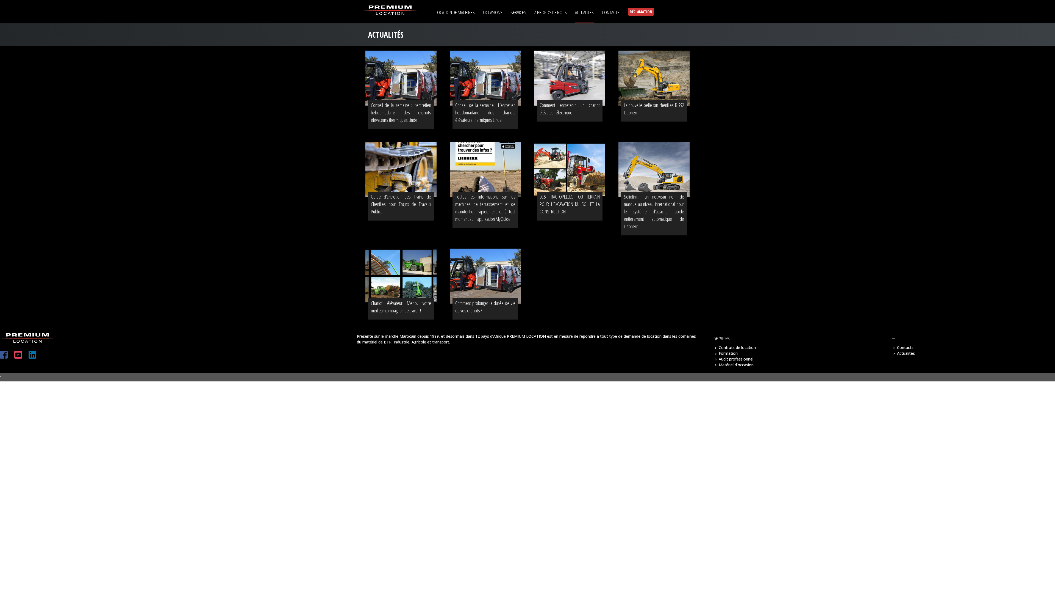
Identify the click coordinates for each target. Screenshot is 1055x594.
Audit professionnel (736, 359)
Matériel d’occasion (736, 364)
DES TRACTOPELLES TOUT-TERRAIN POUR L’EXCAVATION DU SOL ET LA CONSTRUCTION (570, 204)
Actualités (906, 353)
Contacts (905, 347)
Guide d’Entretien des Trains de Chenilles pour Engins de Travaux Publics (401, 204)
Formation (728, 353)
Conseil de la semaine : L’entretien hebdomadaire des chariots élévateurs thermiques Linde (401, 112)
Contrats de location (737, 347)
